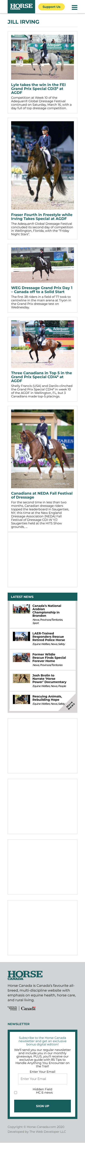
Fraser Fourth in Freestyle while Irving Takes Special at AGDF (41, 217)
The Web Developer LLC (47, 1132)
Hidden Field (42, 1089)
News (35, 620)
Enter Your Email (42, 1072)
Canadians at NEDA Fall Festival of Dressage (42, 495)
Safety (61, 644)
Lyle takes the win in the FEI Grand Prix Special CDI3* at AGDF (38, 89)
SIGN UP (42, 1106)
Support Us (51, 7)
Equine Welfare (41, 644)
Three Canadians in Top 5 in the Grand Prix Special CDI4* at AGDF (41, 377)
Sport (35, 623)
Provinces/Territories (51, 620)
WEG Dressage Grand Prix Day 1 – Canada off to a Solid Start (41, 290)
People (62, 686)
